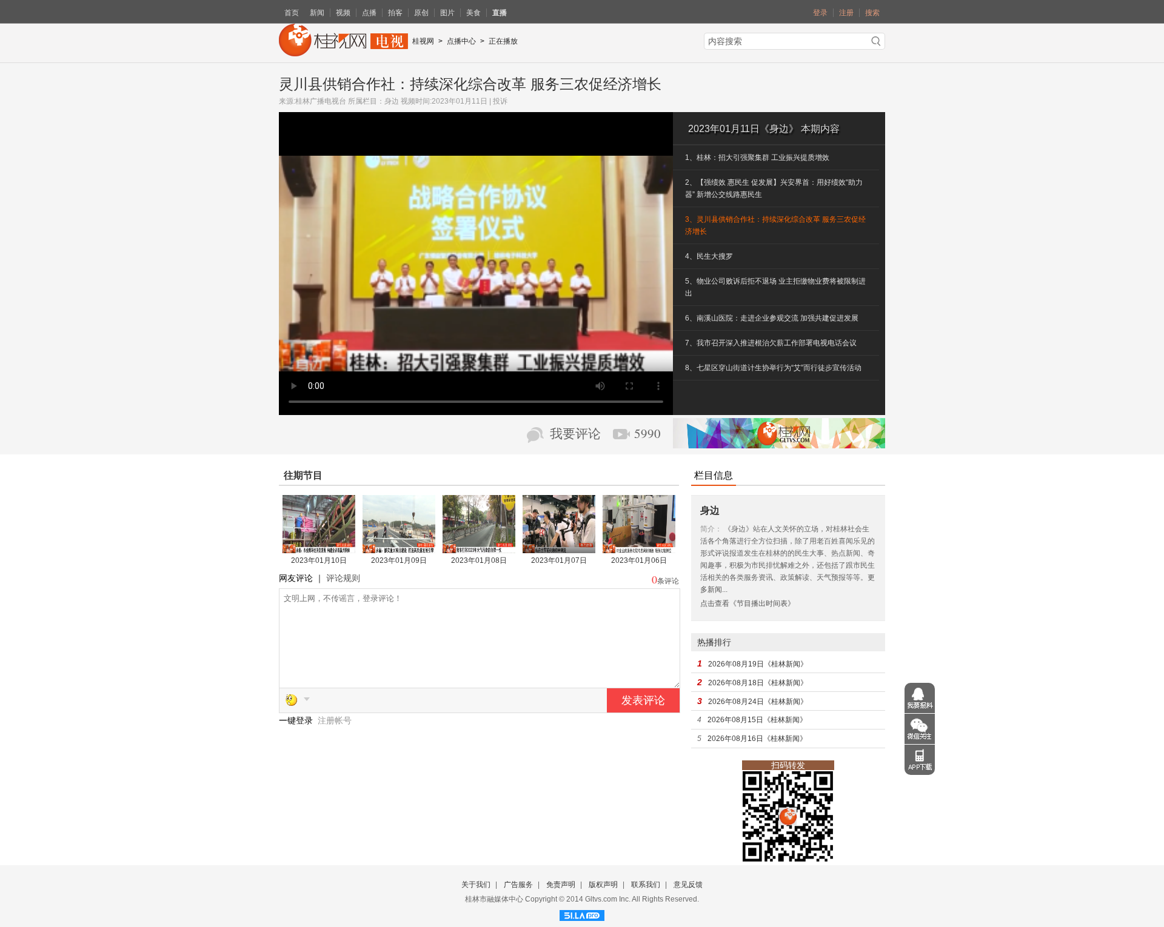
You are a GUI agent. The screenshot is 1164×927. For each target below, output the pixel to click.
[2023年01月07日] (559, 549)
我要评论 (575, 434)
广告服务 (518, 884)
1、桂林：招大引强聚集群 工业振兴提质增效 (757, 157)
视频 (343, 12)
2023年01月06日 (639, 560)
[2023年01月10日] (319, 549)
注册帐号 (335, 720)
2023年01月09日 (399, 560)
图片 (447, 12)
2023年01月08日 (479, 560)
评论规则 (343, 578)
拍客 (395, 12)
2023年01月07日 (559, 560)
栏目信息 (713, 475)
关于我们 (475, 884)
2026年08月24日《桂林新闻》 (758, 701)
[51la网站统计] (582, 913)
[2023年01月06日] (639, 549)
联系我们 (645, 884)
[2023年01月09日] (399, 549)
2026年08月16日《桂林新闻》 (757, 738)
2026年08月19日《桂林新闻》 (758, 664)
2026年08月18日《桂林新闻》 (758, 683)
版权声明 (603, 884)
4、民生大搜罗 (709, 256)
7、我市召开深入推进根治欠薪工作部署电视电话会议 (771, 343)
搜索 (872, 12)
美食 (473, 12)
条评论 (668, 581)
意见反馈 (688, 884)
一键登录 (297, 720)
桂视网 (423, 41)
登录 (820, 12)
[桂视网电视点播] (343, 52)
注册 (846, 12)
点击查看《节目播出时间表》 (747, 603)
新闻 (317, 12)
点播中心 (461, 41)
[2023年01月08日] (479, 549)
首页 (291, 12)
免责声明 (560, 884)
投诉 (500, 101)
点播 (369, 12)
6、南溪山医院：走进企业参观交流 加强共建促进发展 (771, 318)
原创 (421, 12)
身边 (391, 101)
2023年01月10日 (319, 560)
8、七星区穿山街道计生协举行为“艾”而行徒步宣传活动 (773, 368)
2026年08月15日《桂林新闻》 (757, 720)
